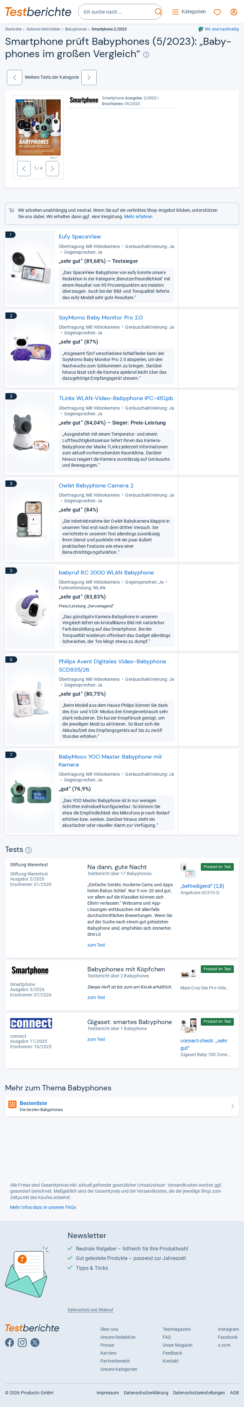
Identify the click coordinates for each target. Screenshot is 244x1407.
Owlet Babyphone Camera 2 (96, 485)
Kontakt (171, 1360)
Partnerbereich (115, 1360)
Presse (107, 1345)
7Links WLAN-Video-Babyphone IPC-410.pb (116, 398)
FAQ (167, 1337)
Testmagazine (177, 1329)
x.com (224, 1345)
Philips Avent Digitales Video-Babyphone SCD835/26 (112, 665)
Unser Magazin (178, 1345)
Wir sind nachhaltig (222, 29)
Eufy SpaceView (80, 236)
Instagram (228, 1329)
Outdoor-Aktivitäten (43, 29)
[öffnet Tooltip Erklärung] (146, 54)
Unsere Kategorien (118, 1369)
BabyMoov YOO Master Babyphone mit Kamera (110, 760)
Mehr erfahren (138, 216)
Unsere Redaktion (118, 1337)
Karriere (108, 1353)
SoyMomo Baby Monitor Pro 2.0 (101, 317)
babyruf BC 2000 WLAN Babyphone (106, 572)
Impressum (108, 1392)
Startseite (13, 29)
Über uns (109, 1329)
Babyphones (76, 29)
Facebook (228, 1337)
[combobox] (115, 11)
